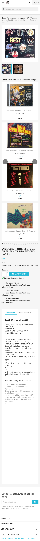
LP (20, 196)
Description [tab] (10, 313)
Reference (9, 412)
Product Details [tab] (25, 313)
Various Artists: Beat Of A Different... (20, 111)
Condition (9, 480)
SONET (13, 409)
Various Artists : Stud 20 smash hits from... (20, 191)
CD (20, 116)
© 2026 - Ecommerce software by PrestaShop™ (19, 538)
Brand (7, 409)
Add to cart (19, 274)
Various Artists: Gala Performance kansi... (20, 151)
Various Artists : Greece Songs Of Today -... (20, 231)
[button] (5, 161)
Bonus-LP (20, 156)
